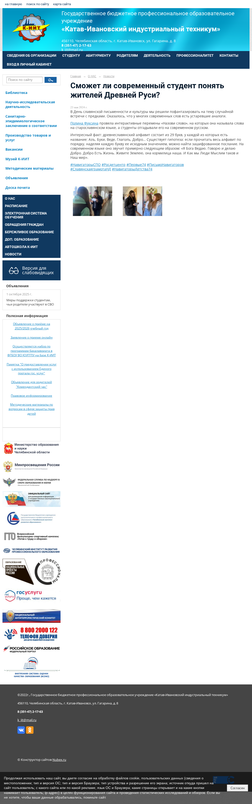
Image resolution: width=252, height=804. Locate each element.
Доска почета (17, 187)
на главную (13, 4)
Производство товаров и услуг (28, 137)
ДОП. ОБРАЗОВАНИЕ (22, 239)
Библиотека (16, 92)
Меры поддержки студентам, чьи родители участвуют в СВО (30, 302)
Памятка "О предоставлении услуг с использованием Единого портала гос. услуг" (32, 368)
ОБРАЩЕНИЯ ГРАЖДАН (24, 225)
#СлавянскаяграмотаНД (90, 169)
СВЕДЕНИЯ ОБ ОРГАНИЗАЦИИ (31, 55)
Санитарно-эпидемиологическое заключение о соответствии (31, 121)
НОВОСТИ (13, 254)
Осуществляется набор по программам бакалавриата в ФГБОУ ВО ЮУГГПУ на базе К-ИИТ (31, 350)
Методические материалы (29, 168)
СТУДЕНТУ (71, 55)
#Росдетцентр (114, 164)
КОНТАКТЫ (229, 55)
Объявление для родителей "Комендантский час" (31, 384)
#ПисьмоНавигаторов (165, 164)
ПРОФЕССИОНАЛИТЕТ (195, 55)
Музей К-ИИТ (17, 159)
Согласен (238, 788)
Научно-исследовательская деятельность (30, 104)
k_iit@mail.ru (26, 720)
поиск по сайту (37, 4)
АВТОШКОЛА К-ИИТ (21, 247)
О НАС (10, 198)
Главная (75, 76)
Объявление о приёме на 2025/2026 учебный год (31, 326)
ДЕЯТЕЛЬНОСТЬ (157, 55)
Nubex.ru (59, 760)
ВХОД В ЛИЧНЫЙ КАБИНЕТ (29, 64)
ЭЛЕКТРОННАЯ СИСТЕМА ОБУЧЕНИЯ (26, 215)
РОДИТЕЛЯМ (127, 55)
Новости (108, 76)
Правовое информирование (31, 395)
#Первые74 (136, 164)
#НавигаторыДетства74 (132, 169)
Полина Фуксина (84, 123)
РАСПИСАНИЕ (16, 206)
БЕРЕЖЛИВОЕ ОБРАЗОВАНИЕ (29, 232)
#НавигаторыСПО (85, 164)
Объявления (16, 178)
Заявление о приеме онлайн (32, 337)
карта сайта (62, 4)
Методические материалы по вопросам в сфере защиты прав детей (32, 409)
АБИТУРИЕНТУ (98, 55)
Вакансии (14, 149)
